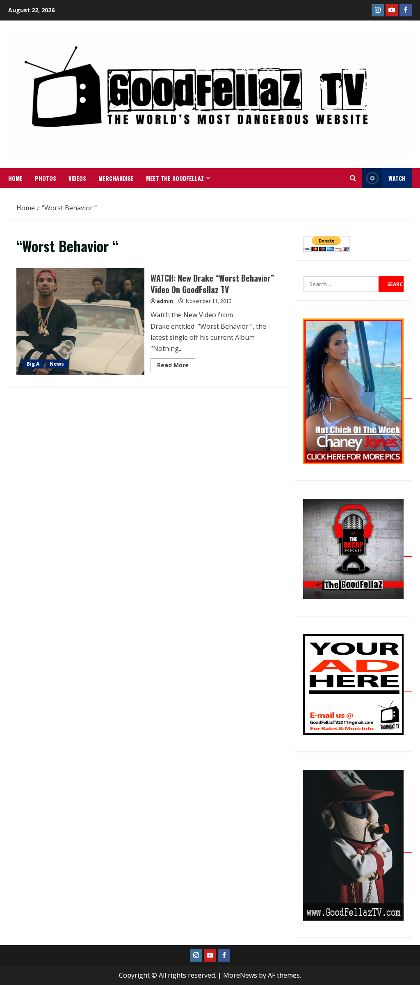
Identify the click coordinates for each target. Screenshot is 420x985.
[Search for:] (341, 284)
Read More (176, 363)
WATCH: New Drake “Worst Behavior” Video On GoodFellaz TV (80, 321)
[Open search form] (353, 178)
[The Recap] (357, 552)
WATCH (397, 178)
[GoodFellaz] (357, 848)
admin (165, 301)
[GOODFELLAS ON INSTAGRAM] (378, 10)
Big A (33, 363)
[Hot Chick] (357, 394)
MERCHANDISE (116, 178)
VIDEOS (77, 178)
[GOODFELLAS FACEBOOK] (405, 10)
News (57, 363)
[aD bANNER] (357, 687)
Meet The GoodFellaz (175, 178)
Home (15, 178)
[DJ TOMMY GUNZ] (392, 10)
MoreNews (240, 975)
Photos (45, 178)
